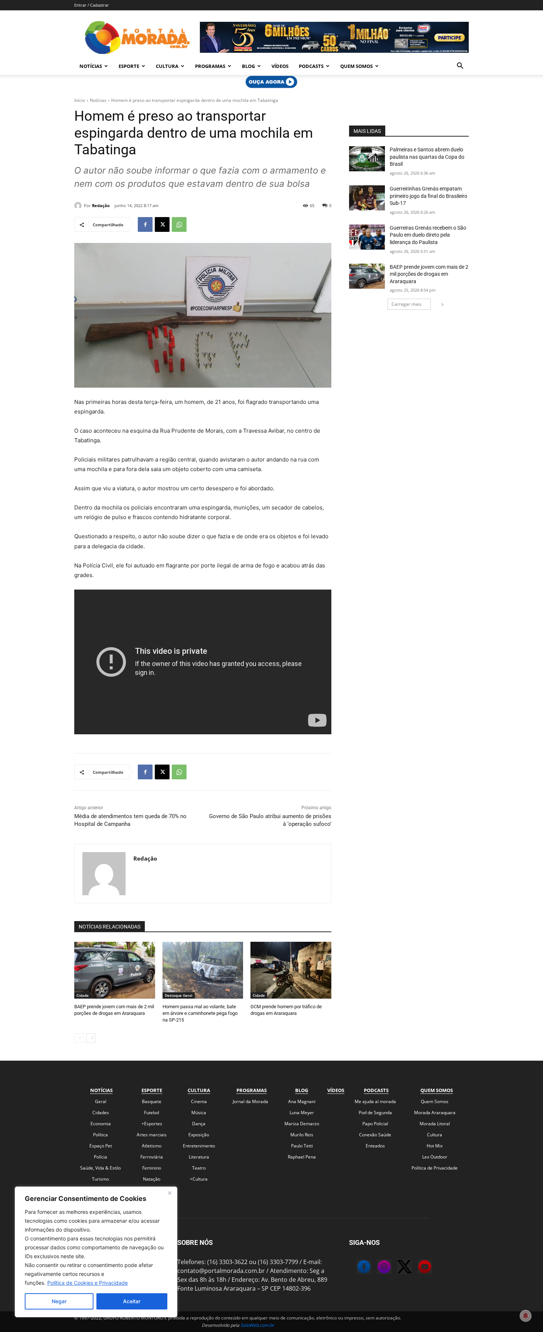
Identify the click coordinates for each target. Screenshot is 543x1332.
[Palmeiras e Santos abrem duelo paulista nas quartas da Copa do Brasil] (367, 158)
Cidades (100, 1112)
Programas (210, 66)
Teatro (199, 1168)
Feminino (151, 1168)
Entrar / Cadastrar (91, 5)
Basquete (151, 1101)
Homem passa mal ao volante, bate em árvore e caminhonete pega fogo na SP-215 (200, 1013)
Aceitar (131, 1301)
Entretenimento (199, 1146)
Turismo (100, 1179)
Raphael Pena (302, 1157)
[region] (96, 1252)
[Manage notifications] (526, 1316)
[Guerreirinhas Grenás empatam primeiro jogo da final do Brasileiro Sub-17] (367, 197)
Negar (59, 1301)
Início (79, 100)
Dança (198, 1123)
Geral (100, 1101)
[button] (460, 66)
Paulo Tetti (302, 1146)
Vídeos (280, 66)
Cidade (82, 995)
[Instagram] (376, 1267)
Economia (100, 1123)
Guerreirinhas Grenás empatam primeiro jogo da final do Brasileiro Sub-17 (428, 196)
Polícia (100, 1157)
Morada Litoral (435, 1123)
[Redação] (79, 205)
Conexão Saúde (375, 1135)
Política (100, 1135)
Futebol (151, 1112)
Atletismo (151, 1146)
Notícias (90, 66)
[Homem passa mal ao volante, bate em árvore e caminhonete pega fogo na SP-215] (203, 970)
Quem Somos (356, 66)
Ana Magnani (301, 1101)
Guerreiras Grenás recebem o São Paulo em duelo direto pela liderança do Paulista (428, 235)
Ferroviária (151, 1157)
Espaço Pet (100, 1146)
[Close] (169, 1192)
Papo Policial (375, 1123)
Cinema (199, 1101)
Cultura (167, 66)
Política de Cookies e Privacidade (87, 1283)
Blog (248, 66)
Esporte (129, 66)
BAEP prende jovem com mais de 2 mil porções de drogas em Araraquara (429, 274)
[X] (162, 224)
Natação (151, 1179)
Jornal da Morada (250, 1101)
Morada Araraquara (434, 1112)
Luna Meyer (302, 1112)
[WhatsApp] (179, 224)
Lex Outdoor (434, 1157)
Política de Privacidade (434, 1168)
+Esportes (151, 1123)
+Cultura (199, 1179)
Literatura (199, 1157)
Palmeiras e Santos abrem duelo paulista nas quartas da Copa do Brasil (427, 157)
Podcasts (311, 66)
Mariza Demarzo (301, 1123)
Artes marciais (152, 1135)
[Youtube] (417, 1267)
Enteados (375, 1146)
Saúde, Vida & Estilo (100, 1168)
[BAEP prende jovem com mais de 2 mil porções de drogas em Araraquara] (114, 970)
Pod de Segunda (375, 1112)
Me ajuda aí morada (375, 1101)
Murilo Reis (301, 1135)
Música (198, 1112)
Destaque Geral (178, 995)
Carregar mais (406, 304)
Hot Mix (435, 1146)
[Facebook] (145, 224)
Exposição (198, 1135)
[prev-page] (78, 1038)
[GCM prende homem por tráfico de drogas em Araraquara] (290, 970)
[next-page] (90, 1038)
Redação (101, 205)
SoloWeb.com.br (257, 1325)
